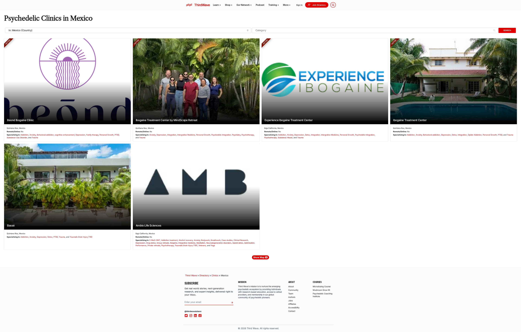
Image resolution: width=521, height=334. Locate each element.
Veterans (202, 245)
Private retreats (153, 245)
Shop (228, 5)
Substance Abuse (285, 137)
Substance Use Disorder (17, 137)
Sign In (299, 5)
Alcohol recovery (186, 240)
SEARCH (507, 30)
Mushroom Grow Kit (321, 290)
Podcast (260, 5)
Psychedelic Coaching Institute (322, 295)
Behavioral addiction (45, 135)
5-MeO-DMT (154, 240)
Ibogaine (173, 243)
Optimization (249, 243)
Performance (141, 245)
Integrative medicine (186, 243)
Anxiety (33, 135)
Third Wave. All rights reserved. (263, 328)
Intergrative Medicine (186, 135)
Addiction (24, 135)
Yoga (213, 245)
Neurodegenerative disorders (218, 243)
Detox (307, 135)
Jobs (290, 300)
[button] (217, 5)
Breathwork (215, 240)
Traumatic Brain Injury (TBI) (81, 237)
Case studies (227, 240)
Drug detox (151, 243)
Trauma (35, 137)
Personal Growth (106, 135)
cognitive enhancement (64, 135)
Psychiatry (236, 135)
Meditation (200, 243)
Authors (291, 297)
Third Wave (191, 275)
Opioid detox (237, 243)
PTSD (117, 135)
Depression (80, 135)
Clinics (215, 275)
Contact (291, 311)
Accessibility (293, 307)
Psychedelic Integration (221, 135)
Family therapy (92, 135)
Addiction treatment (169, 240)
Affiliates (292, 304)
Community (293, 290)
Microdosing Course (322, 286)
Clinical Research (241, 240)
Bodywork (205, 240)
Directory (204, 275)
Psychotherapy (248, 135)
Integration (171, 135)
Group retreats (163, 243)
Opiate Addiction (475, 135)
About (291, 286)
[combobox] (333, 5)
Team (290, 293)
